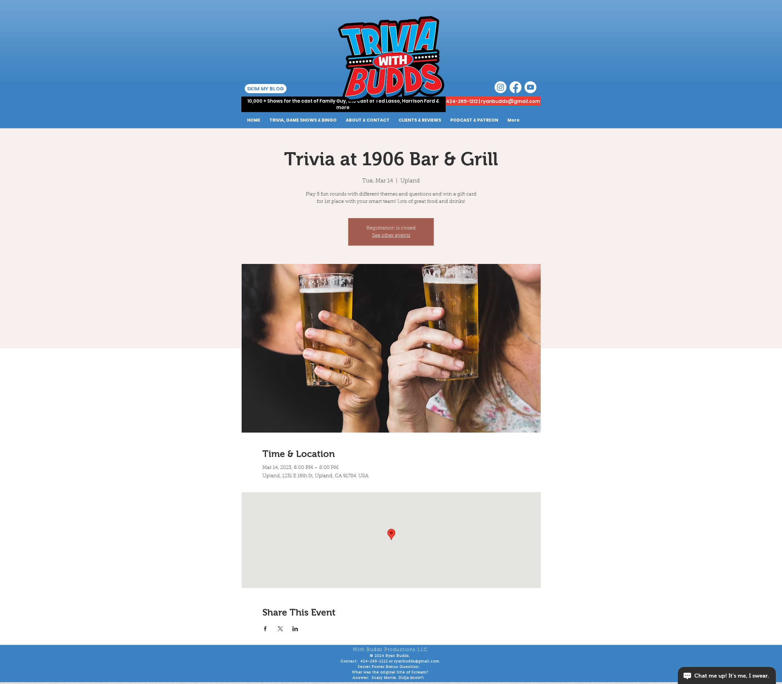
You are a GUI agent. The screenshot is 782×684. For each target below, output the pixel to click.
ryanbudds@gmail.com (510, 101)
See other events (391, 235)
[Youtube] (530, 87)
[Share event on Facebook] (265, 628)
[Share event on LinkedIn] (295, 628)
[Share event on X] (280, 628)
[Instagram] (500, 87)
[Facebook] (515, 87)
